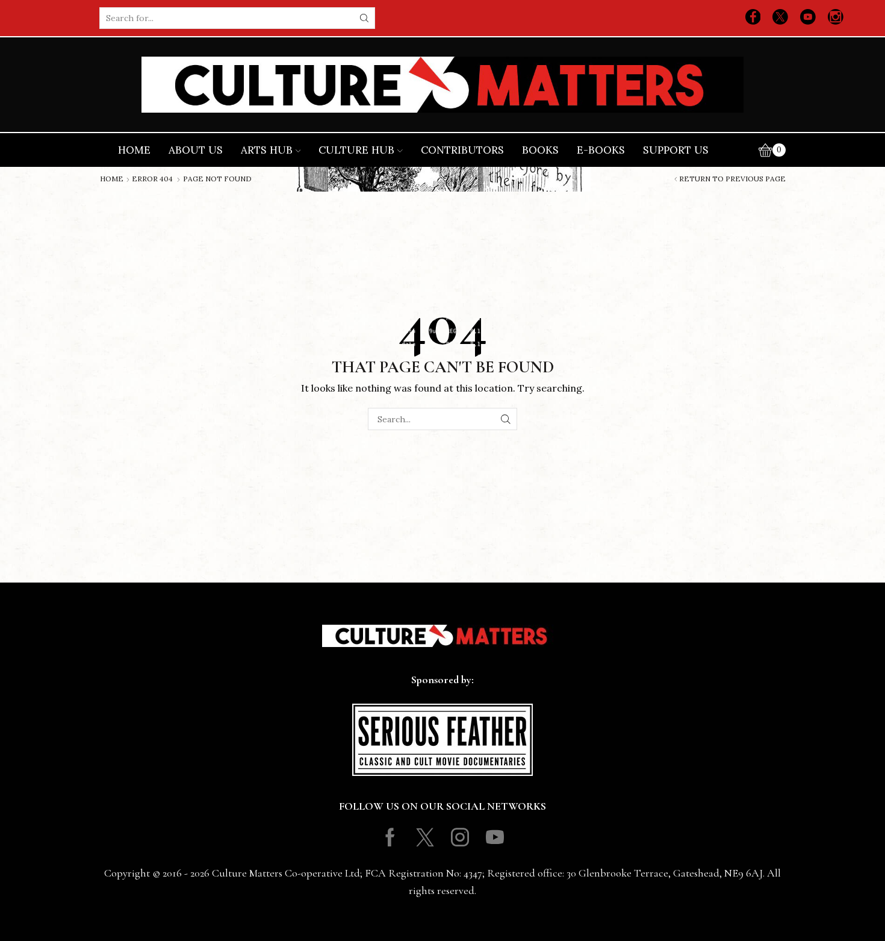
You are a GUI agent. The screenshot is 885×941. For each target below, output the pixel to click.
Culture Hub (356, 150)
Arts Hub (267, 150)
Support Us (676, 150)
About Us (196, 150)
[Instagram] (835, 18)
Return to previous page (732, 179)
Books (540, 150)
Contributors (462, 150)
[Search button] (364, 18)
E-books (601, 150)
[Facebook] (753, 18)
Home (134, 150)
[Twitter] (780, 18)
